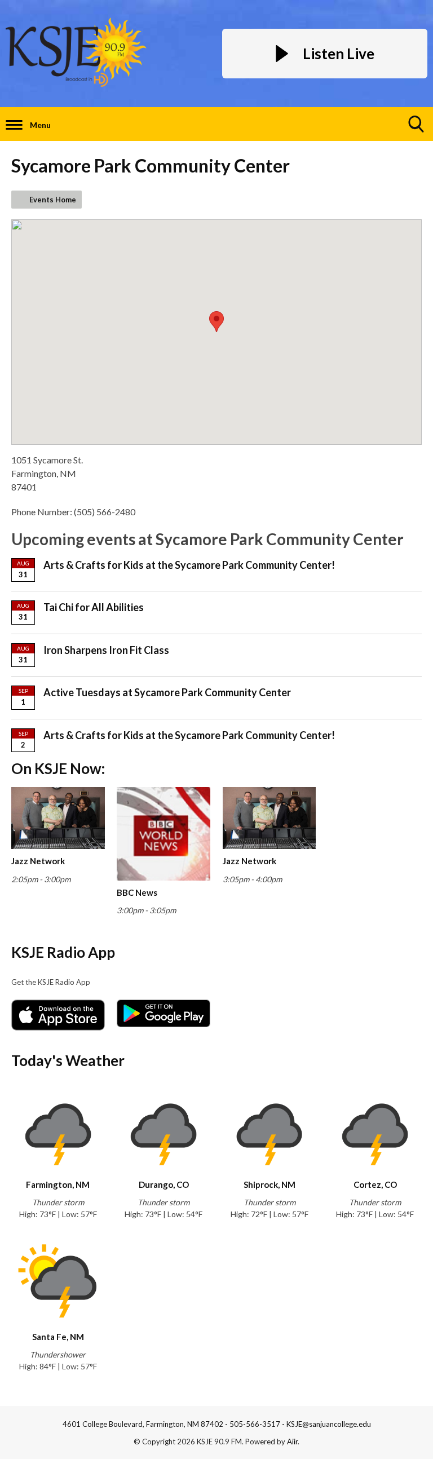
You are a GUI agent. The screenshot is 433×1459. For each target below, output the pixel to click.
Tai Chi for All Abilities (93, 607)
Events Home (52, 199)
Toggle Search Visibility (416, 124)
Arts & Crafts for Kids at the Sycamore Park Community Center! (189, 565)
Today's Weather (68, 1060)
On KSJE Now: (58, 768)
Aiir (292, 1441)
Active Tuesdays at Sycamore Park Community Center (167, 692)
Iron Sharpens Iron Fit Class (106, 650)
